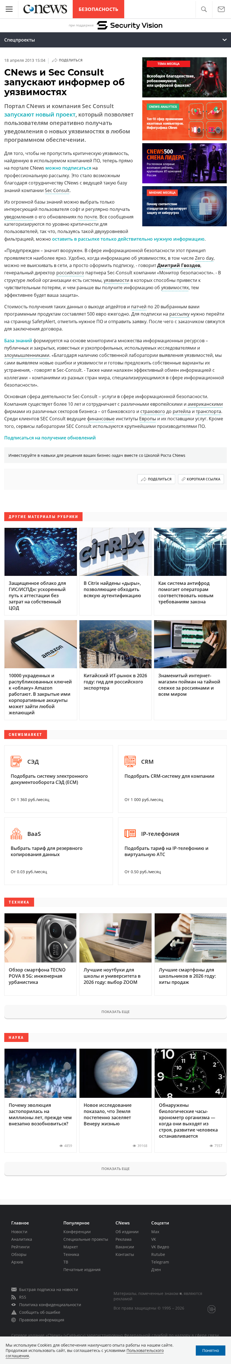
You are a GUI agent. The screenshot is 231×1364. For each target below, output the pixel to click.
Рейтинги (20, 1246)
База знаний (18, 340)
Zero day (204, 258)
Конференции (77, 1231)
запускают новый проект (39, 114)
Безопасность (98, 9)
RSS (22, 1297)
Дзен (156, 1269)
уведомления (19, 217)
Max (155, 1231)
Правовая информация (41, 1319)
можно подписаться (68, 168)
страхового (152, 411)
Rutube (158, 1254)
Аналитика (21, 1239)
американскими (205, 404)
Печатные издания (82, 1269)
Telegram (160, 1262)
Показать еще (115, 1011)
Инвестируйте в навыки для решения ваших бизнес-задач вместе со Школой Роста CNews (96, 455)
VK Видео (160, 1246)
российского (70, 273)
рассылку (179, 314)
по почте (87, 217)
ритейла (182, 411)
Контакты (124, 1254)
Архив (17, 1262)
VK (153, 1239)
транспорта (208, 411)
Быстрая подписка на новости (48, 1289)
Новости (19, 1231)
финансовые (101, 419)
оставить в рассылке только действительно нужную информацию (128, 239)
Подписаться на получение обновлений (50, 438)
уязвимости (116, 280)
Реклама (123, 1239)
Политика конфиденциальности (50, 1304)
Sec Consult (57, 190)
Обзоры (18, 1254)
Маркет (70, 1246)
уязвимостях (175, 287)
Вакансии (124, 1246)
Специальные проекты (85, 1239)
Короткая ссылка (203, 479)
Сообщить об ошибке (39, 1312)
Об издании (127, 1231)
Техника (71, 1254)
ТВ (65, 1262)
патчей (138, 307)
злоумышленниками (26, 355)
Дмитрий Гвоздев (178, 265)
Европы (147, 419)
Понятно (210, 1350)
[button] (204, 9)
